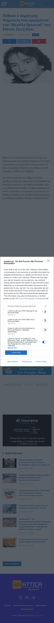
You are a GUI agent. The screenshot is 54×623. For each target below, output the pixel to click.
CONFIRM (16, 353)
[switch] (44, 311)
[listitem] (27, 306)
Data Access (27, 362)
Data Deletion (12, 362)
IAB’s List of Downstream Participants (30, 298)
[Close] (49, 261)
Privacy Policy (41, 362)
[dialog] (27, 311)
